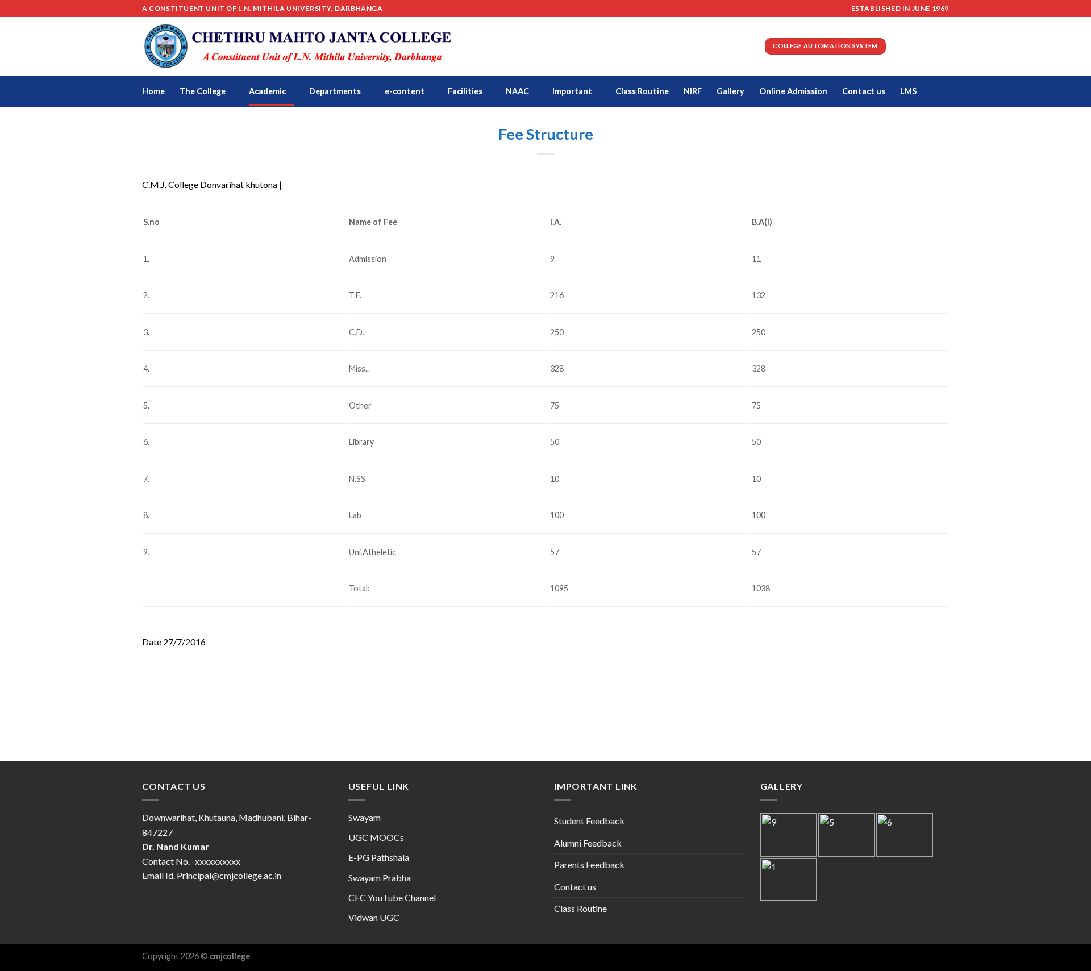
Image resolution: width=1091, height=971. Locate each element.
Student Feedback (589, 820)
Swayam (364, 817)
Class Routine (642, 91)
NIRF (693, 91)
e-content (404, 91)
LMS (908, 91)
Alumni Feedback (588, 842)
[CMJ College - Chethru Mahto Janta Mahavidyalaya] (298, 46)
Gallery (730, 91)
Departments (335, 91)
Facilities (465, 91)
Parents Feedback (589, 864)
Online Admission (793, 91)
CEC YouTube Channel (392, 897)
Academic (267, 91)
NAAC (517, 91)
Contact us (863, 91)
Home (153, 91)
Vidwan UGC (373, 917)
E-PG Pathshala (378, 857)
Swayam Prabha (379, 877)
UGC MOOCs (376, 837)
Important (572, 91)
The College (203, 91)
